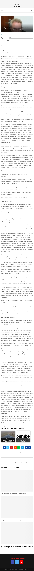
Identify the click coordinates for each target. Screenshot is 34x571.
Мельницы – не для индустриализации (17, 462)
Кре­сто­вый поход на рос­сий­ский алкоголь (12, 428)
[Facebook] (12, 562)
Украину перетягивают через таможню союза (17, 455)
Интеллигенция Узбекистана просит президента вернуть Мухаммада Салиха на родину (17, 547)
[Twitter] (17, 562)
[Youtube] (21, 562)
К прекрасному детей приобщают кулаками (13, 494)
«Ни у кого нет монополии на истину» (11, 520)
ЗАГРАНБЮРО (17, 558)
